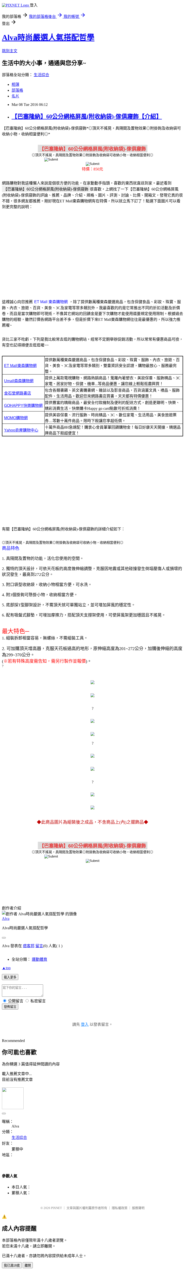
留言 (39, 946)
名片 (15, 96)
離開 (28, 1265)
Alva (5, 918)
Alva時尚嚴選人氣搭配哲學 (48, 37)
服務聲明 (138, 1208)
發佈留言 (10, 1007)
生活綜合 (41, 75)
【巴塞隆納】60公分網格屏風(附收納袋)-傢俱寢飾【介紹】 (87, 116)
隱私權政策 (119, 1208)
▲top (6, 968)
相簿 (15, 84)
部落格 (17, 90)
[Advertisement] (92, 251)
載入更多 (10, 977)
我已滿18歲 (12, 1265)
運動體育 (39, 959)
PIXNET (56, 1208)
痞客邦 (28, 946)
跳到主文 (9, 51)
